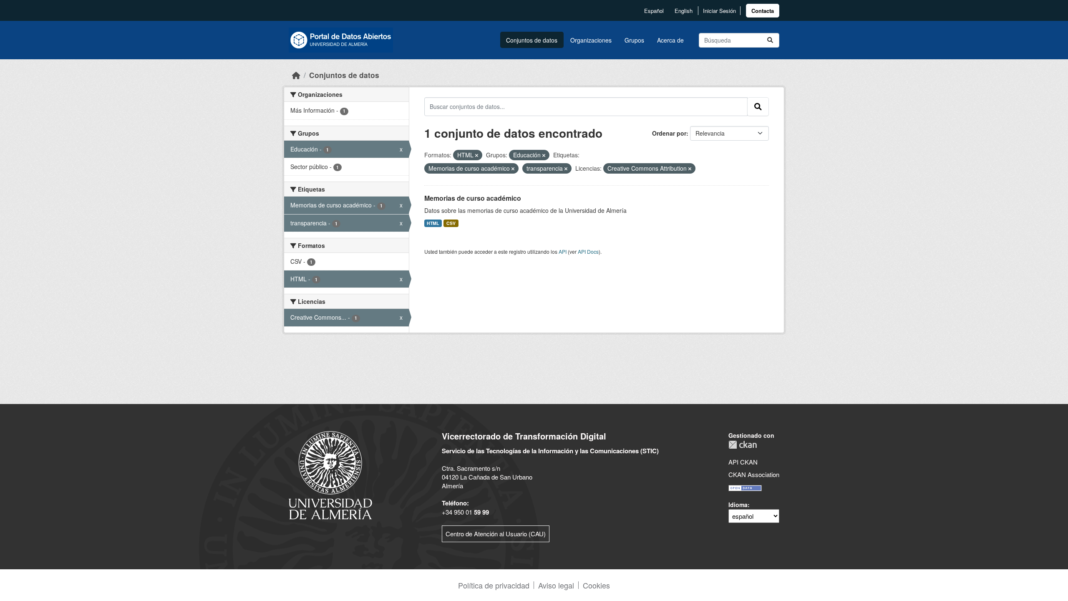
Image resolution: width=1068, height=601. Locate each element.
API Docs (588, 251)
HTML (433, 223)
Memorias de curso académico (472, 198)
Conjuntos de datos (531, 40)
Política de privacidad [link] (493, 585)
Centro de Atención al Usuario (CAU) (496, 533)
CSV (451, 223)
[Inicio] (296, 75)
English (684, 11)
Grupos (634, 40)
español (654, 11)
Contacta (762, 11)
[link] (762, 11)
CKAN (742, 444)
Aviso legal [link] (556, 585)
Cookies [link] (596, 585)
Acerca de (670, 40)
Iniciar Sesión (719, 11)
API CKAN (743, 461)
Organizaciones (591, 40)
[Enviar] (770, 40)
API (563, 251)
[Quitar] (476, 155)
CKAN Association (753, 474)
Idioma (738, 504)
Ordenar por (669, 133)
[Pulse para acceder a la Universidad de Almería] (330, 474)
